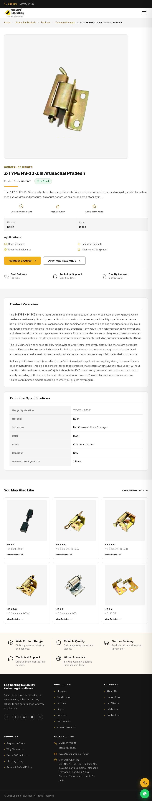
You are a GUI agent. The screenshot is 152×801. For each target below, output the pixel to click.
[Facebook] (7, 717)
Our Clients (113, 703)
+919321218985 (67, 747)
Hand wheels (64, 721)
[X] (15, 717)
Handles (61, 714)
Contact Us (113, 714)
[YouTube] (32, 717)
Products (45, 22)
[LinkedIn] (23, 717)
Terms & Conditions (17, 755)
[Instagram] (40, 717)
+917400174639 (21, 3)
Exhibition (112, 709)
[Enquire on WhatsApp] (144, 793)
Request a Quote (20, 260)
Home (7, 22)
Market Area (113, 697)
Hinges (60, 709)
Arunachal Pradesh (26, 22)
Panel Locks (63, 697)
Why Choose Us (15, 749)
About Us (112, 691)
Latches (61, 703)
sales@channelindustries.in (74, 753)
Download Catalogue (62, 260)
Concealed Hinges (65, 22)
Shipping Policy (15, 761)
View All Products (133, 490)
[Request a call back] (144, 782)
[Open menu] (144, 13)
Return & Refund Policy (19, 767)
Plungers (61, 691)
